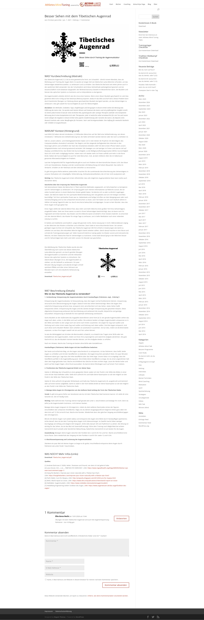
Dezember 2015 (144, 272)
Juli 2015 (142, 285)
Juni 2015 (142, 288)
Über (155, 4)
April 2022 (142, 125)
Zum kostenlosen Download (148, 50)
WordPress (80, 617)
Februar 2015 (143, 302)
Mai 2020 (142, 145)
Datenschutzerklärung (63, 611)
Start (111, 4)
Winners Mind (144, 407)
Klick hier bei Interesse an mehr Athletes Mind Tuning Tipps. (148, 37)
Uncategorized (144, 398)
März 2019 (142, 164)
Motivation (142, 385)
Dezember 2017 (144, 204)
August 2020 (143, 142)
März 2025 (142, 99)
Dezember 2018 (144, 171)
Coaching (127, 4)
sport (140, 388)
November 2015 (144, 275)
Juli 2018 (142, 184)
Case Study (143, 353)
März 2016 (142, 262)
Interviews (142, 372)
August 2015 (143, 282)
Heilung (75, 20)
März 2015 (142, 298)
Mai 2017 (142, 217)
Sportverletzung (144, 391)
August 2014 (143, 321)
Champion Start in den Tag (148, 90)
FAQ (140, 365)
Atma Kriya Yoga (139, 4)
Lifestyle (141, 375)
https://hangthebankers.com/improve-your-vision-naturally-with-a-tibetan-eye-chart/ (79, 475)
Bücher (118, 4)
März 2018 (142, 194)
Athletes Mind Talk (145, 346)
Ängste (141, 343)
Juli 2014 (142, 324)
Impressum (49, 611)
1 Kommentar (85, 20)
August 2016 (143, 246)
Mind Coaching (144, 381)
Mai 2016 (142, 256)
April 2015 (142, 295)
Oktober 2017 (143, 210)
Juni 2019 (142, 161)
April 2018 (142, 190)
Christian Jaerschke (54, 20)
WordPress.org (144, 426)
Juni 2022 (142, 122)
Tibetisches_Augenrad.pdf (62, 276)
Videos (141, 401)
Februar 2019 (143, 168)
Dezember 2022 (144, 119)
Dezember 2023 (144, 106)
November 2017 (144, 207)
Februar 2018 (143, 197)
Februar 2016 (143, 266)
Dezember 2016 (144, 233)
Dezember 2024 (144, 102)
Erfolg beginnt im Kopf (147, 362)
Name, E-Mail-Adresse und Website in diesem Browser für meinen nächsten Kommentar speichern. (82, 580)
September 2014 (144, 318)
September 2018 (144, 181)
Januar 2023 (143, 115)
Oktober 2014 (143, 315)
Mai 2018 (142, 187)
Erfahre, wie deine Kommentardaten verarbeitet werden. (108, 596)
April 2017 (142, 220)
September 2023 (144, 109)
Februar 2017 (143, 226)
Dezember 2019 (144, 155)
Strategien (142, 394)
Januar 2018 (143, 200)
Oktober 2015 (143, 279)
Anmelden (142, 416)
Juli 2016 (142, 249)
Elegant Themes (59, 617)
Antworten (121, 518)
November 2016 (144, 236)
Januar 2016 (143, 269)
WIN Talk (142, 404)
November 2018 (144, 174)
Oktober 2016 (143, 239)
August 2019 (143, 158)
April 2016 (142, 259)
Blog (149, 4)
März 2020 (142, 148)
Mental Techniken (145, 378)
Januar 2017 (143, 230)
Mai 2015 (142, 292)
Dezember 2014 (144, 308)
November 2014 (144, 311)
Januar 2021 (143, 132)
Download (142, 26)
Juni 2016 (142, 253)
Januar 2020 (143, 151)
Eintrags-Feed (143, 419)
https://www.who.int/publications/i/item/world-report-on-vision (94, 481)
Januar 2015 (143, 305)
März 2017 (142, 223)
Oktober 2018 (143, 177)
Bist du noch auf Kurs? (147, 70)
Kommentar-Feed (145, 423)
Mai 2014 (142, 331)
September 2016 (144, 243)
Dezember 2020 (144, 135)
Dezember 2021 (144, 128)
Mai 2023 (142, 112)
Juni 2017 (142, 213)
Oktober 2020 (143, 138)
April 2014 (142, 334)
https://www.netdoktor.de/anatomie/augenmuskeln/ (89, 483)
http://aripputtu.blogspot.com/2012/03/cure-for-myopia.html (94, 478)
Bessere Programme (146, 349)
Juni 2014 (142, 328)
